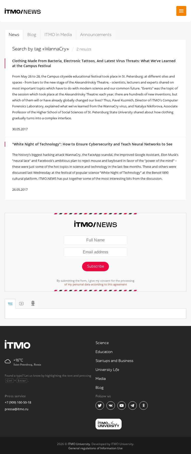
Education (104, 352)
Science (102, 343)
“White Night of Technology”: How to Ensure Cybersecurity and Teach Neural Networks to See (92, 144)
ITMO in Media (58, 34)
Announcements (95, 34)
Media (101, 378)
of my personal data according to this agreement (95, 284)
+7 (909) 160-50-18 (18, 402)
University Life (107, 369)
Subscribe (95, 266)
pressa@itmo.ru (16, 409)
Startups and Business (114, 361)
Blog (31, 34)
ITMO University (79, 444)
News (14, 34)
